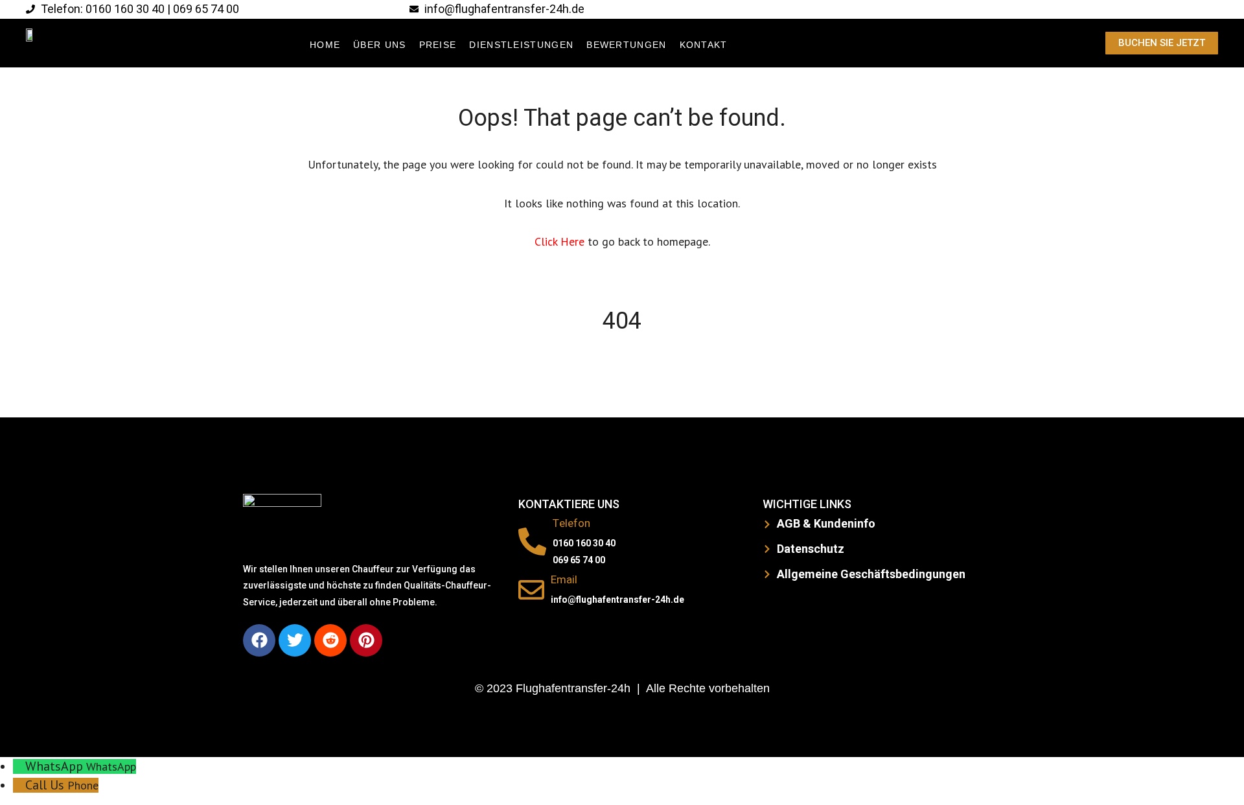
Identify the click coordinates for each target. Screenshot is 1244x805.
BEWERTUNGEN (626, 45)
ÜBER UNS (379, 45)
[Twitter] (295, 640)
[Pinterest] (366, 640)
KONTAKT (704, 45)
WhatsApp (111, 766)
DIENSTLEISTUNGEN (521, 45)
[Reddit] (330, 640)
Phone (82, 785)
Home (325, 45)
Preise (438, 45)
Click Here (561, 241)
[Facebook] (259, 640)
